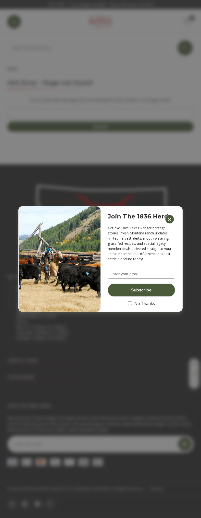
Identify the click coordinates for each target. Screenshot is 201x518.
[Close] (169, 219)
